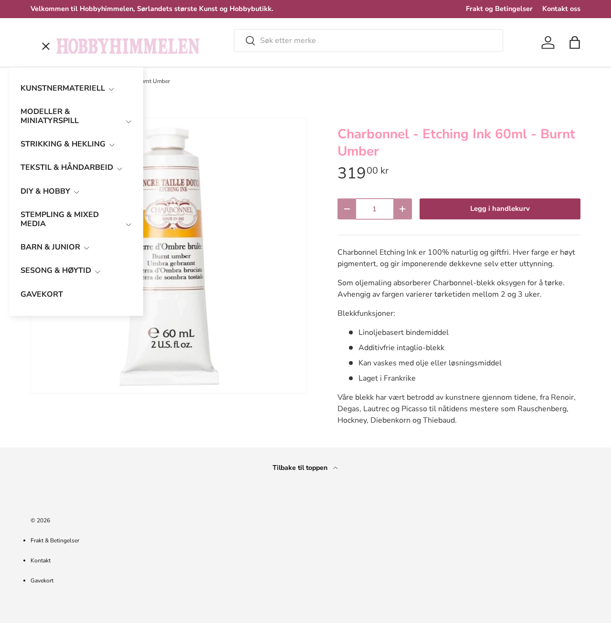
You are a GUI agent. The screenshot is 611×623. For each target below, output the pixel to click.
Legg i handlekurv (500, 208)
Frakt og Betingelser (499, 8)
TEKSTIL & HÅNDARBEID (67, 167)
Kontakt (41, 560)
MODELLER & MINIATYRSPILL (50, 116)
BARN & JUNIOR (50, 247)
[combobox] (368, 41)
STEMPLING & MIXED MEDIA (60, 219)
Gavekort (42, 580)
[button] (574, 42)
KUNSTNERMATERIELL (63, 88)
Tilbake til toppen (301, 467)
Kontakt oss (561, 8)
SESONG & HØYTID (56, 270)
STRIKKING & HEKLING (63, 144)
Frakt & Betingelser (55, 540)
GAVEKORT (42, 294)
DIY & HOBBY (45, 191)
